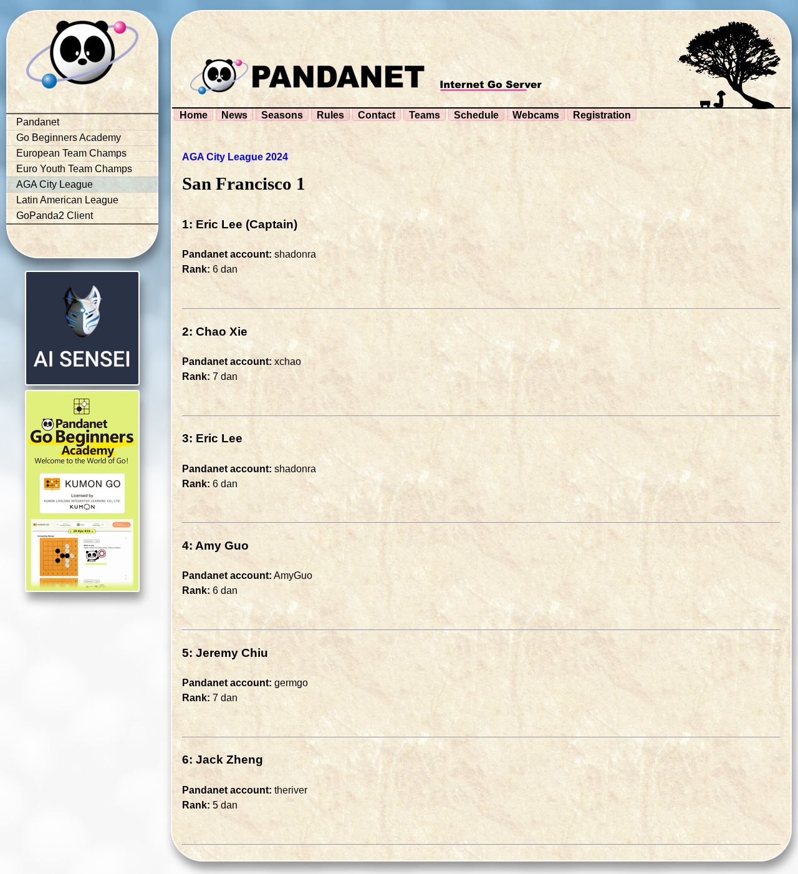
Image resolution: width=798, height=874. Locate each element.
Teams (424, 115)
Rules (330, 115)
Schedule (476, 115)
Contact (376, 115)
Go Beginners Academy (68, 137)
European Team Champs (71, 153)
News (234, 115)
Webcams (535, 115)
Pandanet (37, 122)
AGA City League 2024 (235, 157)
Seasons (282, 115)
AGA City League (54, 184)
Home (194, 115)
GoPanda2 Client (54, 215)
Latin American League (67, 200)
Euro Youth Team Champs (74, 168)
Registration (602, 115)
